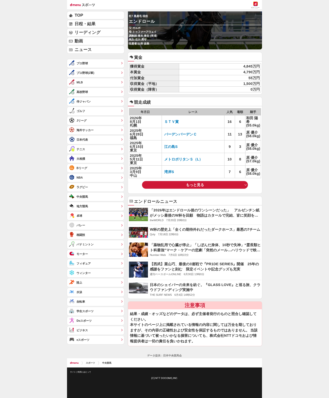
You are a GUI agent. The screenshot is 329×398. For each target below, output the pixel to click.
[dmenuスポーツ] (84, 5)
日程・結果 (85, 23)
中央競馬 (106, 363)
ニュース (83, 49)
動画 (79, 41)
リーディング (88, 32)
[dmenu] (74, 362)
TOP (79, 15)
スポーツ (90, 363)
